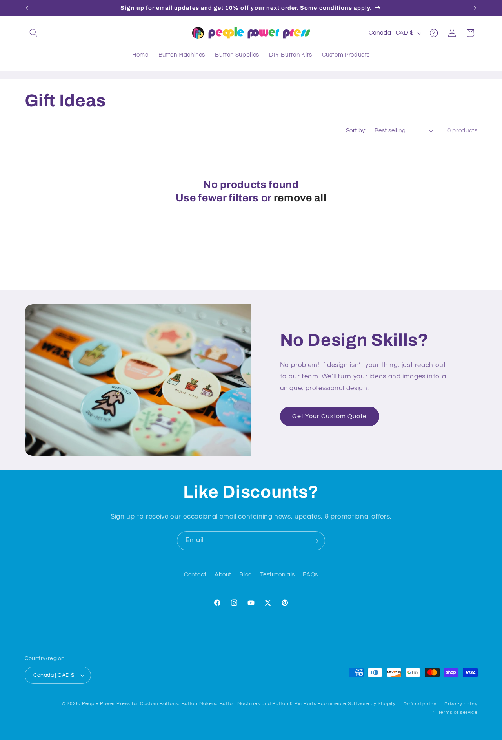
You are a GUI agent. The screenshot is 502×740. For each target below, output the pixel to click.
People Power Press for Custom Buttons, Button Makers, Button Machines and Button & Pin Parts (199, 704)
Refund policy (420, 704)
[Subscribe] (316, 540)
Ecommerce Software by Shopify (356, 704)
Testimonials (277, 575)
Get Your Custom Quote (329, 416)
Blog (245, 575)
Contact (195, 575)
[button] (34, 33)
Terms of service (458, 712)
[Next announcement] (475, 8)
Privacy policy (460, 704)
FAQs (310, 575)
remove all (300, 198)
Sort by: (356, 130)
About (223, 575)
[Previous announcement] (27, 8)
